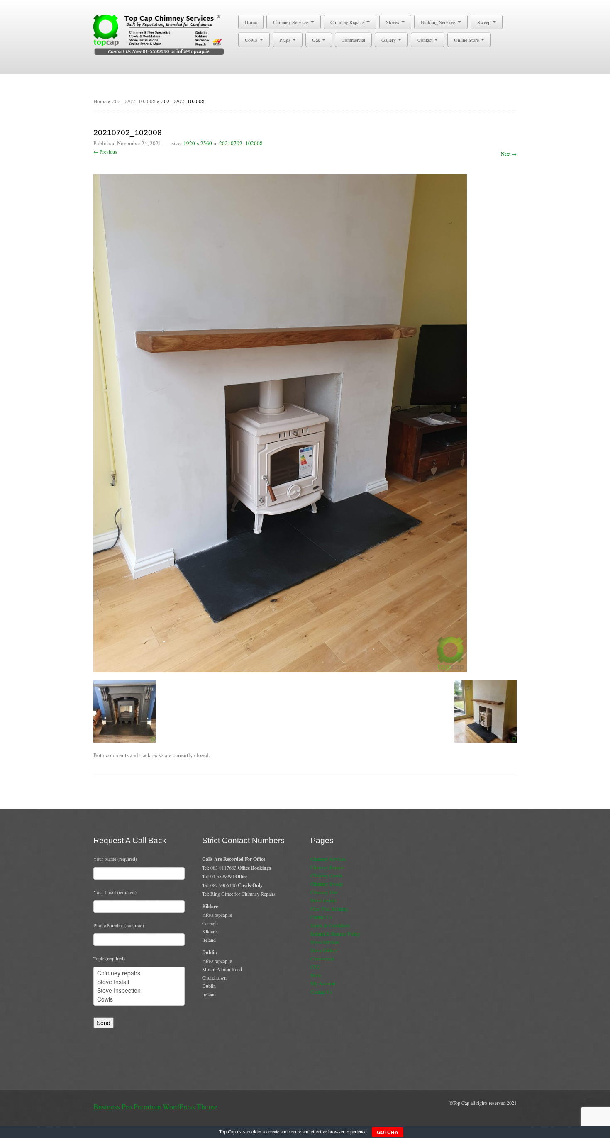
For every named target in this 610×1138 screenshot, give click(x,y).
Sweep (484, 22)
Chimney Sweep (326, 883)
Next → (509, 153)
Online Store (467, 40)
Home (251, 22)
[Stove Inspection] (139, 990)
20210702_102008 (134, 101)
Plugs (285, 40)
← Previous (105, 151)
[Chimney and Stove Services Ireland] (160, 34)
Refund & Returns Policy (335, 933)
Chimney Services (291, 22)
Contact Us (321, 917)
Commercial (353, 40)
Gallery (389, 40)
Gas (316, 40)
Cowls (252, 40)
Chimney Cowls (326, 875)
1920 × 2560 (197, 143)
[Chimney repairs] (139, 973)
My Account (322, 983)
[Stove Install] (139, 981)
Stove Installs (323, 900)
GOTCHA (387, 1132)
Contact (425, 40)
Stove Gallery (323, 950)
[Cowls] (139, 999)
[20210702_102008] (280, 422)
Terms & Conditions (330, 925)
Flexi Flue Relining (329, 908)
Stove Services (324, 941)
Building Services (439, 22)
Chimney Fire (323, 892)
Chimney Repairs (348, 22)
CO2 (315, 966)
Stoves (393, 22)
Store (315, 975)
